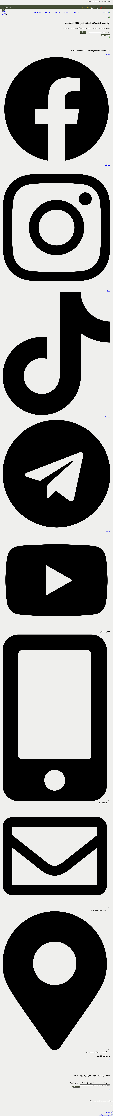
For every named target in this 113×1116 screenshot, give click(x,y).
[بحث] (4, 14)
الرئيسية (76, 12)
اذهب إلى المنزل (105, 35)
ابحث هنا (107, 32)
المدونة (47, 12)
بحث (84, 32)
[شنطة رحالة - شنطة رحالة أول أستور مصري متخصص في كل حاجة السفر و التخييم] (106, 12)
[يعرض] (112, 3)
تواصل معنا (37, 12)
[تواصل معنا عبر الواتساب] (106, 1115)
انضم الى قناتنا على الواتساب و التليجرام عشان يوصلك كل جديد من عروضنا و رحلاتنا (89, 1083)
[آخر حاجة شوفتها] (112, 1105)
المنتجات (57, 12)
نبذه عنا (66, 12)
